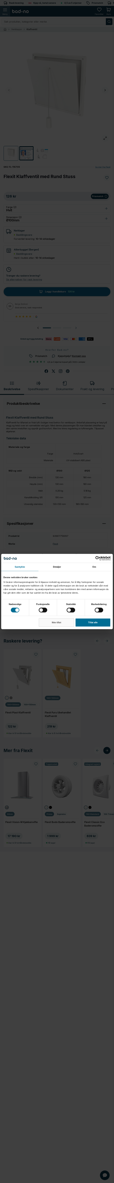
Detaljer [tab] (57, 567)
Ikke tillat (56, 622)
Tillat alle (93, 622)
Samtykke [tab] (20, 567)
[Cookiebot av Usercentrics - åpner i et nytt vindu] (98, 558)
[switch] (43, 610)
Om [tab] (94, 567)
